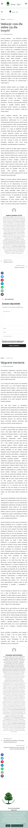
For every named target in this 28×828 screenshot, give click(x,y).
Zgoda (8, 825)
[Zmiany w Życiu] (14, 11)
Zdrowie (3, 19)
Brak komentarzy (9, 299)
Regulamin (14, 810)
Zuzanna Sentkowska (8, 366)
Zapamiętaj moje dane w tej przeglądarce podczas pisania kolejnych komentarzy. (13, 342)
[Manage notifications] (24, 824)
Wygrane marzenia (12, 362)
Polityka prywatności (14, 808)
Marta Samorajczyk (8, 34)
